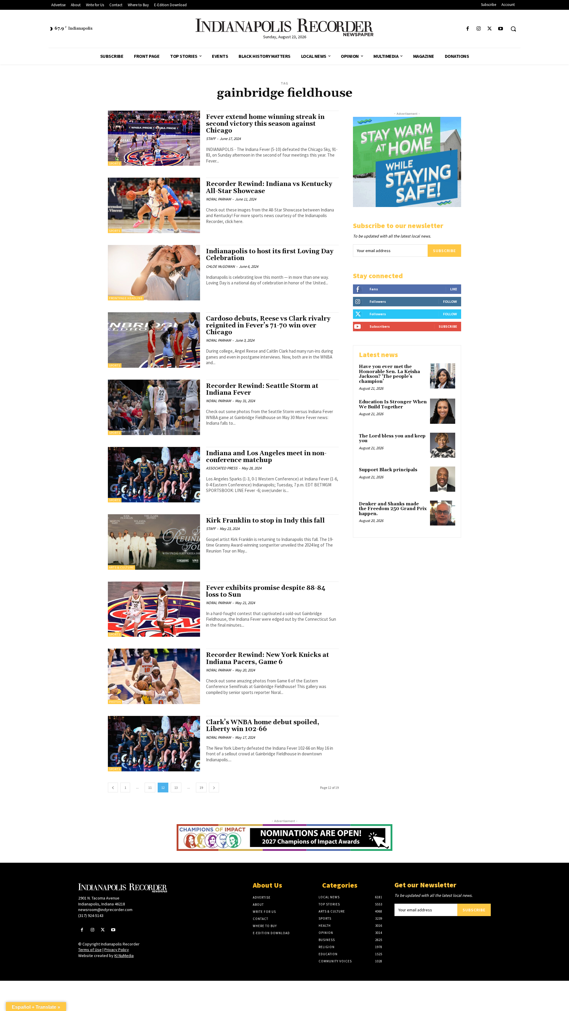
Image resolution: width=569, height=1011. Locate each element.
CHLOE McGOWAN (220, 266)
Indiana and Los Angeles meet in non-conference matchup (266, 457)
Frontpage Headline (126, 298)
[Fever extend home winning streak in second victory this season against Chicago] (154, 138)
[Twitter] (490, 29)
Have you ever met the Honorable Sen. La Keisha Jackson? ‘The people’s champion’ (389, 374)
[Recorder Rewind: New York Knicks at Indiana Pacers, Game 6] (154, 676)
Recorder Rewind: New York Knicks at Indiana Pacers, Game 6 (267, 658)
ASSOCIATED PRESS (221, 468)
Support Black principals (388, 470)
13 (176, 787)
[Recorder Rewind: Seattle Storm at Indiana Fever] (154, 407)
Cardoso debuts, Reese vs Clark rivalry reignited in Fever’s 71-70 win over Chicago (268, 325)
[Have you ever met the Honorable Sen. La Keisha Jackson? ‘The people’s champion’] (442, 376)
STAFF (210, 138)
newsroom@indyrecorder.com (105, 909)
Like (453, 289)
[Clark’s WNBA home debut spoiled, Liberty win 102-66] (154, 743)
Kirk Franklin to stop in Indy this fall (265, 521)
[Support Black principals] (442, 479)
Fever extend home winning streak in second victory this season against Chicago (265, 124)
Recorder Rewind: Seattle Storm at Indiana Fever (262, 389)
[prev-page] (113, 787)
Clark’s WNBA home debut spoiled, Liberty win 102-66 (262, 726)
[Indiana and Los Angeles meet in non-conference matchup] (154, 474)
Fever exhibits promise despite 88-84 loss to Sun (265, 591)
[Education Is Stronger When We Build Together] (442, 411)
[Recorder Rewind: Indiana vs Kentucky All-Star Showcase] (154, 205)
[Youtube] (501, 29)
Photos (115, 702)
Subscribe (444, 250)
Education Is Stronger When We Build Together (393, 404)
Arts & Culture (121, 567)
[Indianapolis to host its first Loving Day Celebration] (154, 272)
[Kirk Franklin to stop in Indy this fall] (154, 542)
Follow (450, 301)
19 (201, 787)
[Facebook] (467, 29)
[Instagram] (478, 29)
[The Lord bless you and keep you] (442, 445)
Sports (114, 163)
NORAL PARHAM (218, 199)
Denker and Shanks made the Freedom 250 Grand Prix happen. (393, 509)
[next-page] (214, 787)
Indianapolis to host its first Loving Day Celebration (269, 255)
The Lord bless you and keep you (392, 438)
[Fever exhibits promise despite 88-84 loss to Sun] (154, 609)
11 (150, 787)
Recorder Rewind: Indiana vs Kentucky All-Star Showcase (269, 187)
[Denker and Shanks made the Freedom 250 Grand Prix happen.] (442, 513)
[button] (513, 29)
